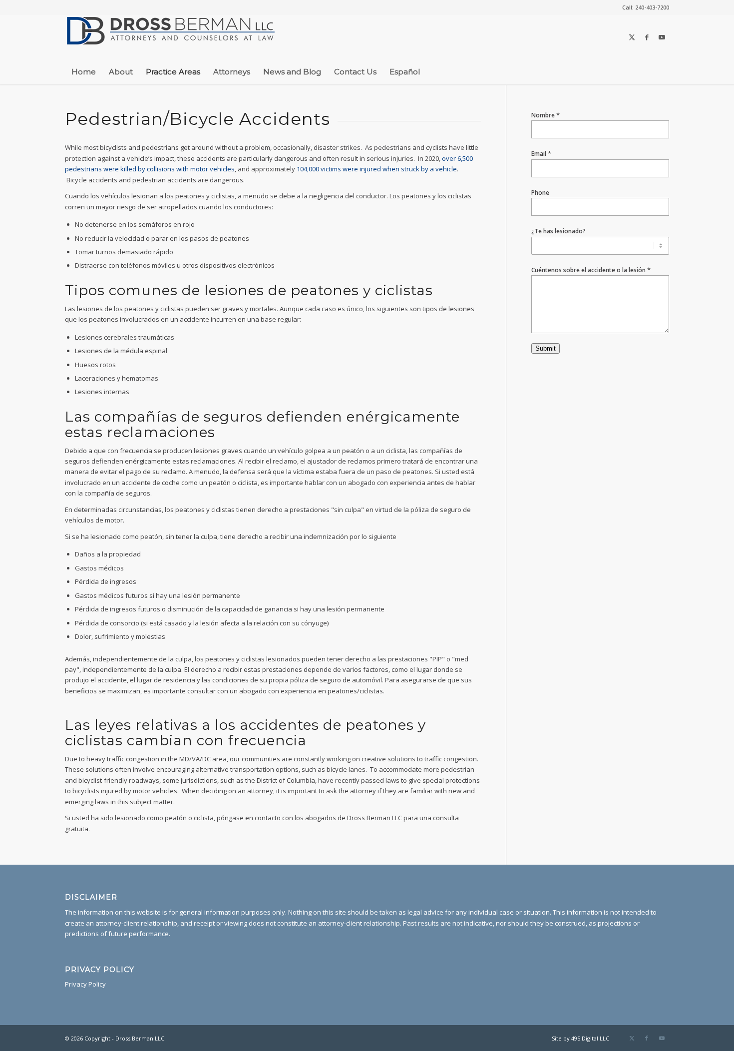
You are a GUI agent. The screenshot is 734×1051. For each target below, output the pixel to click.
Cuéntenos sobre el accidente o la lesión (591, 270)
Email (541, 153)
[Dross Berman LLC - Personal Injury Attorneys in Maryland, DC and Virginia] (171, 36)
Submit (545, 348)
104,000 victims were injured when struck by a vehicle (377, 168)
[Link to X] (631, 36)
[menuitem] (643, 7)
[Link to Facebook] (646, 36)
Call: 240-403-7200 (645, 7)
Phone (540, 192)
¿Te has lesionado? (558, 231)
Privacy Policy (85, 984)
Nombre (545, 115)
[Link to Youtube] (661, 36)
